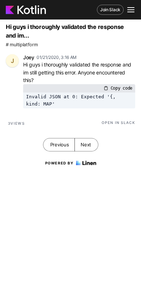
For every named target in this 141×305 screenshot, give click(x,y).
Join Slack (110, 9)
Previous (59, 144)
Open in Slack (118, 122)
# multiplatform (22, 44)
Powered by (59, 163)
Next (86, 144)
